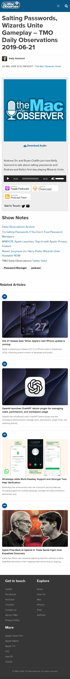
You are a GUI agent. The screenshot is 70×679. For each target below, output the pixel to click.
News (40, 589)
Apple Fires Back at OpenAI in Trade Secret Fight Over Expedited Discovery (32, 551)
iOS (7, 651)
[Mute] (53, 178)
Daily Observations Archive (18, 227)
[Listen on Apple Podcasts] (17, 191)
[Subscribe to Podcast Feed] (17, 199)
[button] (58, 6)
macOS (9, 656)
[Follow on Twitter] (23, 206)
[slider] (60, 178)
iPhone (40, 604)
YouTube (9, 599)
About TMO (11, 615)
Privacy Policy (12, 620)
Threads (9, 604)
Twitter (8, 589)
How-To (41, 594)
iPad (39, 610)
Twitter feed (39, 261)
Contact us (10, 610)
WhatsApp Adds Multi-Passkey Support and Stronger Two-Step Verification (34, 480)
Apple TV (10, 646)
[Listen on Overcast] (45, 191)
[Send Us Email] (28, 206)
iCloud (8, 661)
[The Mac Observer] (10, 6)
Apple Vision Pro (14, 635)
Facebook (10, 594)
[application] (35, 178)
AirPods (41, 615)
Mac (39, 599)
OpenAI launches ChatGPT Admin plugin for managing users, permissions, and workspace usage (32, 410)
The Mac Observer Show (48, 66)
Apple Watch (12, 641)
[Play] (8, 178)
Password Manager (15, 268)
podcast (36, 268)
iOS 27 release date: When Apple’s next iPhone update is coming (33, 342)
